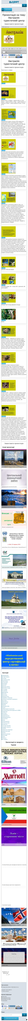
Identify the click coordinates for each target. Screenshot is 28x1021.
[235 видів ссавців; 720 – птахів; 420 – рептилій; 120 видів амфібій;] (8, 279)
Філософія (5, 735)
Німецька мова (6, 706)
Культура (5, 700)
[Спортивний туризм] (14, 896)
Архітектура (5, 681)
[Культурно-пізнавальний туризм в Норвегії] (14, 917)
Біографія (5, 683)
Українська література (7, 729)
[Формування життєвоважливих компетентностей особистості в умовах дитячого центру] (14, 498)
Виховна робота (6, 686)
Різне (4, 720)
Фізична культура (6, 733)
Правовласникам (6, 997)
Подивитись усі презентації (5, 972)
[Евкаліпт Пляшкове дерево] (8, 262)
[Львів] (14, 836)
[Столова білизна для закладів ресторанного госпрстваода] (14, 856)
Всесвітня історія (6, 688)
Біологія (4, 685)
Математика (5, 701)
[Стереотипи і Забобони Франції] (14, 937)
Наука (4, 707)
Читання (4, 738)
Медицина (5, 703)
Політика (5, 713)
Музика (4, 704)
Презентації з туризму (9, 12)
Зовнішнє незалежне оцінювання (10, 699)
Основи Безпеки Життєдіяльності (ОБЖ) (12, 710)
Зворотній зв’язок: (11, 987)
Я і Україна (5, 739)
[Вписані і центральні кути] (14, 519)
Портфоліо (5, 714)
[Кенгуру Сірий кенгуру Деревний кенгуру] (8, 297)
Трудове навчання (7, 727)
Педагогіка (5, 711)
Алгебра (4, 678)
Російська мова (6, 722)
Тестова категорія (7, 725)
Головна (3, 12)
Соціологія (5, 724)
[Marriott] (14, 776)
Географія (5, 689)
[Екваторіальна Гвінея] (14, 816)
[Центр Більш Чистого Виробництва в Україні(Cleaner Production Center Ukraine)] (14, 539)
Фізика (4, 732)
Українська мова (6, 731)
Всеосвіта (5, 1000)
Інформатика (5, 675)
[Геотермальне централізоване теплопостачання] (14, 458)
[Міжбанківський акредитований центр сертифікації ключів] (14, 660)
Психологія (5, 718)
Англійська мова (6, 679)
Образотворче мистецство (8, 708)
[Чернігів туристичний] (14, 599)
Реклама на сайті (7, 999)
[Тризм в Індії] (14, 957)
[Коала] (8, 314)
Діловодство (5, 692)
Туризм (4, 728)
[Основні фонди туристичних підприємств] (14, 876)
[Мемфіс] (14, 796)
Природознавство (6, 717)
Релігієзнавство (6, 721)
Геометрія (5, 690)
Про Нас (5, 996)
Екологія (4, 693)
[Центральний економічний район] (14, 478)
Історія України (6, 676)
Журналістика (6, 696)
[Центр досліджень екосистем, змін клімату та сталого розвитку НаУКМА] (14, 579)
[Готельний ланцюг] (14, 756)
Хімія (4, 736)
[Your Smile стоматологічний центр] (14, 639)
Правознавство (6, 715)
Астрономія (5, 682)
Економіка (5, 695)
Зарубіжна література (7, 697)
